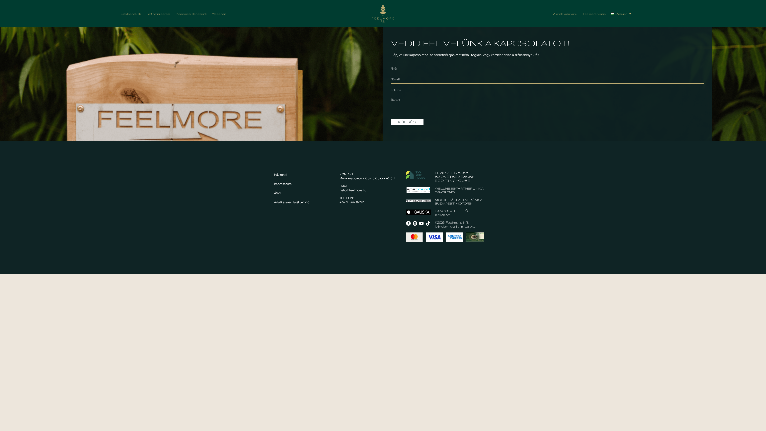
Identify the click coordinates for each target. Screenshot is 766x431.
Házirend (280, 174)
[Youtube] (421, 223)
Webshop (219, 13)
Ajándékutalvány (565, 13)
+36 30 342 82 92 (352, 202)
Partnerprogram (158, 13)
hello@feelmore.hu (353, 190)
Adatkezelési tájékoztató (291, 202)
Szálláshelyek (131, 13)
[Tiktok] (428, 223)
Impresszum (283, 184)
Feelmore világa (594, 13)
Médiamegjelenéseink (191, 13)
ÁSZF (278, 193)
